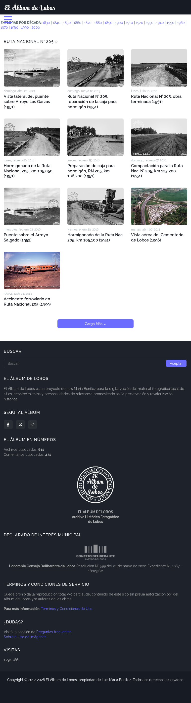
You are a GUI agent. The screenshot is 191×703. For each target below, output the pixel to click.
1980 (14, 27)
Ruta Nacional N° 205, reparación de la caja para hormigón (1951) (92, 101)
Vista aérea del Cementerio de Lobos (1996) (157, 237)
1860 (77, 23)
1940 (160, 23)
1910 (129, 23)
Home (64, 693)
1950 (170, 23)
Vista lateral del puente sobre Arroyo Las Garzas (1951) (27, 101)
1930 (149, 23)
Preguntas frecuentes (53, 632)
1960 (181, 23)
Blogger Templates (82, 685)
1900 (119, 23)
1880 (98, 23)
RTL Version (122, 693)
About (79, 693)
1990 (25, 27)
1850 (67, 23)
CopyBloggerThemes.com (122, 685)
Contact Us (98, 693)
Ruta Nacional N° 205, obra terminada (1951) (156, 99)
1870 (88, 23)
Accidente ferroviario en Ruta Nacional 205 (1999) (27, 302)
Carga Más (94, 324)
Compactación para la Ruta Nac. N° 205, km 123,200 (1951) (157, 171)
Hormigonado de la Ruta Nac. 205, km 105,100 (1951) (95, 237)
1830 (46, 23)
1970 (4, 27)
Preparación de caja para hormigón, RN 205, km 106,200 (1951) (91, 171)
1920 (139, 23)
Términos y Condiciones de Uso (66, 609)
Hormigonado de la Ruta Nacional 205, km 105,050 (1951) (28, 171)
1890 (108, 23)
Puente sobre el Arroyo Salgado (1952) (26, 237)
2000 (36, 27)
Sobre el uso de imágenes (25, 637)
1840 (56, 23)
